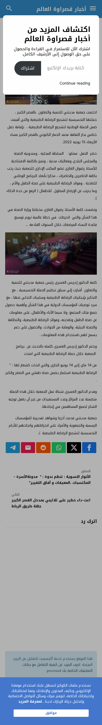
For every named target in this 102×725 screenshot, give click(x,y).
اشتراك (28, 68)
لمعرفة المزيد (30, 701)
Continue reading (75, 83)
